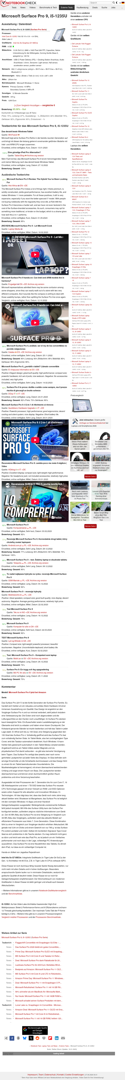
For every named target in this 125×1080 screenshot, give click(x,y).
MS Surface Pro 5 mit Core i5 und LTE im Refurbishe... (38, 973)
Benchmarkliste (15, 893)
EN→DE (24, 185)
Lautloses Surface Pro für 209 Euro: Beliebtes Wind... (38, 964)
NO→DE (26, 612)
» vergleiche (47, 105)
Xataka (11, 352)
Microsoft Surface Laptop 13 (82, 242)
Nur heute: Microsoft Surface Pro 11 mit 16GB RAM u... (38, 996)
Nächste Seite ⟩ (90, 476)
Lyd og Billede (14, 640)
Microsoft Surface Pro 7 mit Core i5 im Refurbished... (37, 1014)
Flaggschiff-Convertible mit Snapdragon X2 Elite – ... (38, 942)
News (22, 7)
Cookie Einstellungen (74, 1074)
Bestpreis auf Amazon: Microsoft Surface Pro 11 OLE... (38, 969)
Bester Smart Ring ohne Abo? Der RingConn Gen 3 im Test (101, 516)
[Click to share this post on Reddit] (37, 1038)
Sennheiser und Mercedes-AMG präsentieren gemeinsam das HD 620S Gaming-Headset (101, 445)
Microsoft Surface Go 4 (80, 137)
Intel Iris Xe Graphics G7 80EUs (25, 42)
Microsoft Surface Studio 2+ (81, 372)
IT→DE (21, 393)
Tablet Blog (19, 155)
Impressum (32, 1074)
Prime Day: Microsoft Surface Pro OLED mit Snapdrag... (39, 951)
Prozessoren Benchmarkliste (48, 917)
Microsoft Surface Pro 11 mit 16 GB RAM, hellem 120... (38, 1018)
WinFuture (12, 134)
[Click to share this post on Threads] (18, 1038)
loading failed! (8, 1054)
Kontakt (60, 1074)
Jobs (113, 7)
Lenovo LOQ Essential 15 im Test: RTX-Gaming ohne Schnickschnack (101, 495)
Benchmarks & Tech (48, 7)
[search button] (114, 2)
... (122, 7)
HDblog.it (12, 469)
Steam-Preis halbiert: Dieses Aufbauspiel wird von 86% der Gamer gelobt (80, 445)
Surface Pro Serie (38, 29)
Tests (14, 7)
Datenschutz (50, 1074)
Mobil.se (17, 658)
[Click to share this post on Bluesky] (24, 1038)
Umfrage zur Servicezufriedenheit (92, 423)
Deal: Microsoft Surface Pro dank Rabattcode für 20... (38, 960)
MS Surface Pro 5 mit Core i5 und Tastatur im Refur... (38, 956)
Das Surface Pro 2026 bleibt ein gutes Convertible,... (38, 947)
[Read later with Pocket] (44, 1038)
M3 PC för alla (19, 672)
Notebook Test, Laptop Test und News (44, 1046)
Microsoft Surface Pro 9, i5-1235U (16, 937)
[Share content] (6, 1038)
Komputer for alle (20, 626)
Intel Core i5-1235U (9, 36)
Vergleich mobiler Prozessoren (15, 917)
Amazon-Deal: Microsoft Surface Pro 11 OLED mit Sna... (39, 1009)
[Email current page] (63, 1038)
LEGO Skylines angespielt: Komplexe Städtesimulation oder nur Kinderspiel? (101, 466)
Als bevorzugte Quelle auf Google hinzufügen (37, 1030)
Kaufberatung (82, 7)
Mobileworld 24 (15, 594)
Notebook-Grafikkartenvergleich (52, 890)
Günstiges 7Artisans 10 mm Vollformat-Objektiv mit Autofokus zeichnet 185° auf (80, 466)
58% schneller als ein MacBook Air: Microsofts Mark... (38, 991)
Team (41, 1074)
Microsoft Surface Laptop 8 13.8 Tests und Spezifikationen (81, 156)
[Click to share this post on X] (31, 1038)
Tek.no (16, 612)
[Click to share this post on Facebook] (12, 1038)
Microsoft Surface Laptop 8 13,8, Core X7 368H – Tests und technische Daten (82, 172)
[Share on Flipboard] (50, 1038)
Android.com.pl (14, 545)
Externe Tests (67, 7)
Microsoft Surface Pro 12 (80, 232)
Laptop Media (14, 229)
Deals (95, 7)
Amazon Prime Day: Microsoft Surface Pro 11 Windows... (39, 978)
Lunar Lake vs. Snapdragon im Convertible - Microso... (38, 1005)
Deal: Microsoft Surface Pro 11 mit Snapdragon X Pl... (38, 982)
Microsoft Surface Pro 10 (80, 126)
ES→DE (21, 352)
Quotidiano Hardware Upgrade (21, 408)
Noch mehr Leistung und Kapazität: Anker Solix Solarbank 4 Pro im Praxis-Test (80, 495)
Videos (32, 7)
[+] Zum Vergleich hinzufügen (27, 105)
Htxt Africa (12, 185)
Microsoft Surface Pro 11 (80, 91)
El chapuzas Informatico (18, 369)
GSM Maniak (14, 580)
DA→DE (34, 626)
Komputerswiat (19, 527)
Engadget (12, 284)
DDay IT (12, 393)
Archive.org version (35, 155)
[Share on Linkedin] (56, 1038)
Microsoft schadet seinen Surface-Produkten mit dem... (38, 1000)
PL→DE (32, 527)
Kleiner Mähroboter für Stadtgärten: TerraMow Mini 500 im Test (80, 517)
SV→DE (27, 658)
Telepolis (17, 562)
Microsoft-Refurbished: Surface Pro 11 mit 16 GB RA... (38, 987)
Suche (104, 7)
